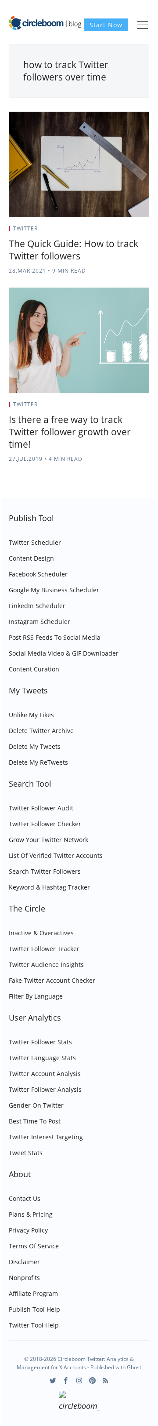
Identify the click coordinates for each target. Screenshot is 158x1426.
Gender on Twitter (36, 1105)
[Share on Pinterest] (146, 231)
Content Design (31, 558)
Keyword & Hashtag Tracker (49, 887)
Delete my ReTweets (38, 762)
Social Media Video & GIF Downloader (63, 653)
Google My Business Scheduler (54, 590)
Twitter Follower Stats (40, 1042)
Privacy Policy (28, 1230)
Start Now (106, 25)
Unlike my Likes (31, 715)
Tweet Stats (26, 1153)
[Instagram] (79, 1380)
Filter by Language (36, 996)
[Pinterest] (92, 1380)
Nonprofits (24, 1277)
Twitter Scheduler (35, 542)
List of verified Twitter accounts (56, 855)
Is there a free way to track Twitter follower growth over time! (70, 431)
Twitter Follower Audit (41, 808)
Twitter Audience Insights (46, 964)
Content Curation (34, 669)
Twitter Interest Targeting (46, 1137)
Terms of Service (34, 1246)
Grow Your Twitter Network (48, 839)
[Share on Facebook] (125, 231)
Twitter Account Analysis (45, 1073)
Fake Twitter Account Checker (52, 980)
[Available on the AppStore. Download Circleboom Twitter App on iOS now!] (79, 1402)
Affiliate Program (33, 1293)
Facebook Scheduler (38, 574)
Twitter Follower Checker (45, 824)
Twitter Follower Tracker (44, 949)
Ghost (134, 1367)
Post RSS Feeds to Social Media (55, 637)
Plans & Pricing (31, 1214)
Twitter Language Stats (42, 1058)
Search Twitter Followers (45, 871)
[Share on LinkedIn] (136, 231)
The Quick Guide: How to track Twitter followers (73, 249)
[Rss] (105, 1380)
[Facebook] (66, 1380)
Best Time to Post (35, 1121)
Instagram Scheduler (39, 621)
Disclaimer (24, 1262)
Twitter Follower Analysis (45, 1089)
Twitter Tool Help (34, 1325)
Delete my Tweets (35, 746)
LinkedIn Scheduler (37, 606)
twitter (25, 228)
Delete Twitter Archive (41, 730)
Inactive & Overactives (41, 933)
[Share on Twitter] (114, 231)
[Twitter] (52, 1380)
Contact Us (24, 1198)
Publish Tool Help (34, 1309)
